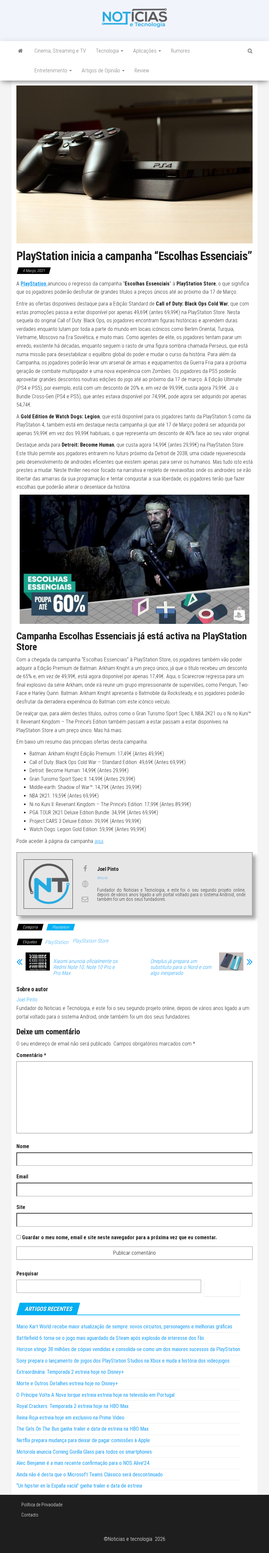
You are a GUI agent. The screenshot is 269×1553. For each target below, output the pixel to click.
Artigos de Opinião (101, 70)
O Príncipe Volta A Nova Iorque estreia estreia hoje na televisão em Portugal (95, 1395)
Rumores (180, 51)
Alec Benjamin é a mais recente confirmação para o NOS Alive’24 (82, 1463)
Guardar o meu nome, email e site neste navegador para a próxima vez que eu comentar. (119, 1237)
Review (141, 70)
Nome (22, 1146)
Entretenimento (51, 70)
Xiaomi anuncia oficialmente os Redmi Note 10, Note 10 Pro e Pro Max (85, 967)
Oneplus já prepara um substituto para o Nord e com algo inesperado (180, 967)
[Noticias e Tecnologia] (20, 51)
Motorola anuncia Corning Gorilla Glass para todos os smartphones (84, 1452)
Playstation (60, 927)
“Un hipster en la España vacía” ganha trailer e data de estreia (79, 1486)
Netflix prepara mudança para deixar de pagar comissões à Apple (83, 1440)
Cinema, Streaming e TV (60, 51)
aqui (98, 841)
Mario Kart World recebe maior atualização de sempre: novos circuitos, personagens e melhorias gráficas (124, 1326)
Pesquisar (27, 1273)
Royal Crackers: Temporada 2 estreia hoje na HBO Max (72, 1406)
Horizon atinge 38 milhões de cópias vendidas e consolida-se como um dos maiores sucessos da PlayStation (128, 1349)
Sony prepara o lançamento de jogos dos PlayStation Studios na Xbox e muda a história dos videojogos (123, 1361)
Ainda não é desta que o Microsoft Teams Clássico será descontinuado (89, 1474)
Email (22, 1176)
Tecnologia (108, 51)
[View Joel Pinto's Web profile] (85, 884)
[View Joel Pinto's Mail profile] (85, 899)
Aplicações (145, 51)
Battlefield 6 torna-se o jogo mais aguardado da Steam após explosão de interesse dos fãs (110, 1338)
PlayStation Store (90, 941)
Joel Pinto (26, 1000)
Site (20, 1207)
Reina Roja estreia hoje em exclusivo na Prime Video (70, 1418)
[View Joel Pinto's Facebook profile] (85, 868)
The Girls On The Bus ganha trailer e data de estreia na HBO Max (82, 1429)
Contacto (29, 1514)
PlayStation (57, 942)
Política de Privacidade (41, 1504)
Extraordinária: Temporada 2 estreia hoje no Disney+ (70, 1372)
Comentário (31, 1055)
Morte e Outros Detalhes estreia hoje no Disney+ (67, 1383)
